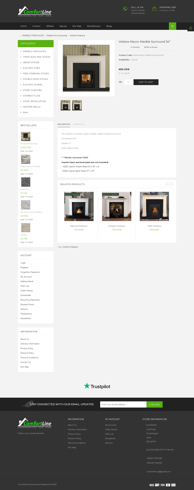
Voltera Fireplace (77, 35)
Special (63, 26)
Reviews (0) (78, 124)
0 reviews (135, 47)
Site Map (76, 26)
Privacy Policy (26, 348)
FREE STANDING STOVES (36, 73)
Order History (26, 290)
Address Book (26, 281)
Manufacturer (94, 26)
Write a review (150, 47)
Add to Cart (146, 82)
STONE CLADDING (32, 90)
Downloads (25, 295)
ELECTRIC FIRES (31, 68)
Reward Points (27, 304)
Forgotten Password (29, 272)
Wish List (24, 286)
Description (64, 124)
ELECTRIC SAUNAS (32, 84)
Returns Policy (27, 353)
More (25, 112)
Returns (24, 309)
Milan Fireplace (154, 226)
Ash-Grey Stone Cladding (31, 212)
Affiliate (50, 26)
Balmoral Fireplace (78, 226)
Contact (36, 26)
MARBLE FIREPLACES (33, 35)
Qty (120, 82)
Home (23, 26)
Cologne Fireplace (116, 226)
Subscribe (154, 404)
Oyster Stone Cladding (30, 166)
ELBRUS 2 (24, 189)
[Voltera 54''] (65, 105)
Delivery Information (29, 344)
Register (24, 267)
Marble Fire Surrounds (57, 35)
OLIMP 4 (24, 235)
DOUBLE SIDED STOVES (35, 79)
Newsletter (25, 318)
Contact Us (25, 362)
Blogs (109, 26)
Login (23, 263)
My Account (26, 277)
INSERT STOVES (31, 62)
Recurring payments (30, 300)
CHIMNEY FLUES (31, 96)
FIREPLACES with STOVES (36, 57)
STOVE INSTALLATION (34, 101)
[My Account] (190, 28)
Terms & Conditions (29, 357)
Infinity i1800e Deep (28, 144)
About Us (24, 339)
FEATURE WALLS (32, 107)
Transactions (26, 314)
